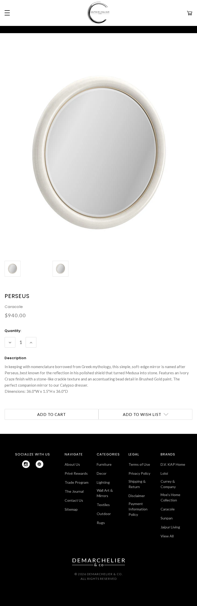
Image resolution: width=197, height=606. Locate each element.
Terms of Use (139, 464)
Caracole (168, 509)
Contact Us (74, 500)
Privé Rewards (76, 473)
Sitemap (71, 509)
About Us (72, 464)
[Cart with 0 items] (189, 12)
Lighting (103, 482)
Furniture (104, 464)
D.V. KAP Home (173, 464)
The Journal (74, 491)
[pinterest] (39, 464)
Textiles (103, 504)
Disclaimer (137, 495)
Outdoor (104, 513)
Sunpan (167, 518)
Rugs (101, 522)
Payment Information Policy (138, 509)
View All (167, 536)
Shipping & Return (137, 484)
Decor (101, 473)
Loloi (164, 473)
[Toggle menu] (6, 12)
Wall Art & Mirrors (105, 493)
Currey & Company (168, 484)
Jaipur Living (170, 527)
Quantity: (13, 330)
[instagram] (26, 464)
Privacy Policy (139, 473)
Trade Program (76, 482)
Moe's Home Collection (170, 497)
